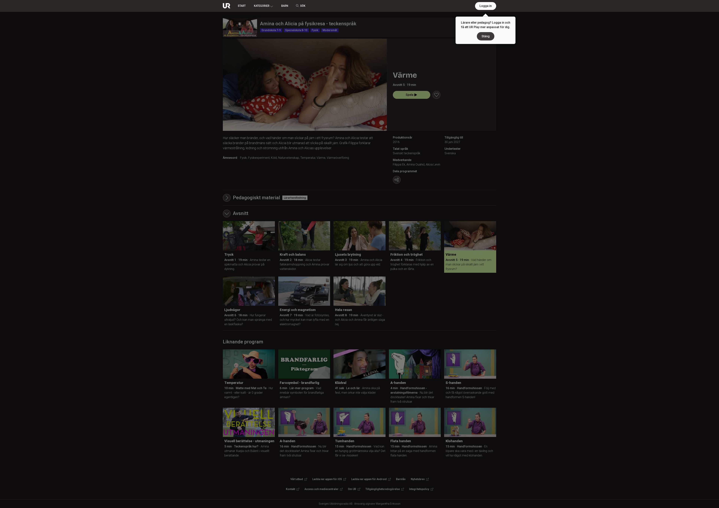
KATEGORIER (261, 5)
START (242, 5)
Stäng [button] (486, 36)
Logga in (486, 6)
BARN (284, 5)
